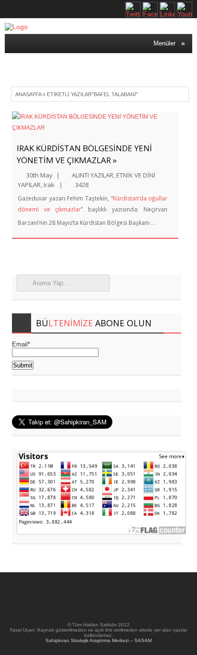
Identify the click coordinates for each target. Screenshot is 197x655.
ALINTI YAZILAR (92, 175)
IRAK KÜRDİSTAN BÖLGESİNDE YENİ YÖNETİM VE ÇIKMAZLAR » (84, 154)
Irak (49, 184)
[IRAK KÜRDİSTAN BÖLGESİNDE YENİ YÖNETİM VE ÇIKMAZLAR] (95, 122)
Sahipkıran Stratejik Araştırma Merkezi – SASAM (98, 640)
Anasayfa (28, 94)
